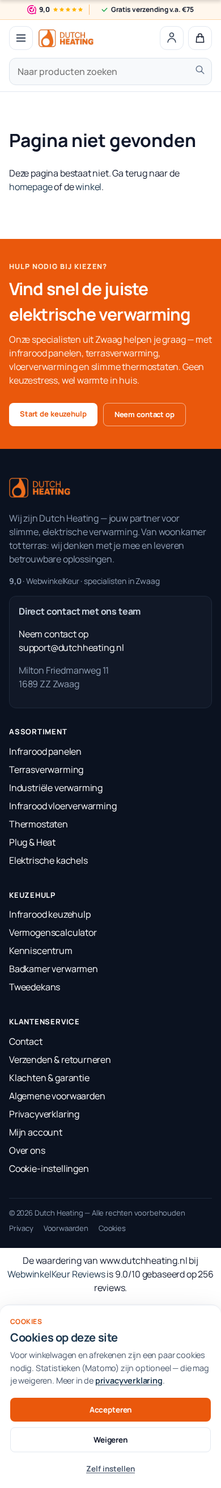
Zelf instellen (110, 1469)
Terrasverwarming (46, 769)
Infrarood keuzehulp (50, 914)
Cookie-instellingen (49, 1168)
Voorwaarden (66, 1228)
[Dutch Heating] (66, 38)
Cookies (112, 1228)
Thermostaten (38, 824)
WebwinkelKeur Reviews (56, 1274)
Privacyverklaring (44, 1114)
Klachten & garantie (49, 1077)
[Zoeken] (200, 69)
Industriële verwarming (56, 787)
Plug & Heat (32, 842)
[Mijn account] (172, 38)
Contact (25, 1041)
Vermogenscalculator (53, 932)
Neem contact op (144, 414)
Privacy (21, 1228)
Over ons (27, 1150)
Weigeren (111, 1440)
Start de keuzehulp (53, 414)
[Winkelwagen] (200, 38)
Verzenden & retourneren (60, 1059)
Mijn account (35, 1132)
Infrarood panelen (45, 751)
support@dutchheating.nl (71, 647)
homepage (31, 186)
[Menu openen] (21, 38)
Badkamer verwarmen (53, 968)
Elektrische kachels (48, 860)
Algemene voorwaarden (57, 1096)
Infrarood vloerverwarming (63, 806)
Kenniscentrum (41, 950)
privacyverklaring (129, 1380)
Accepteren (111, 1410)
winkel (88, 186)
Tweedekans (34, 987)
